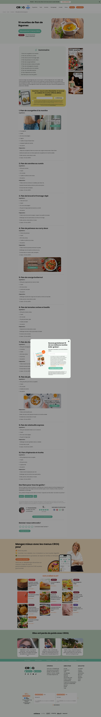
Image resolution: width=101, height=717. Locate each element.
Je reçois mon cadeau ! (55, 368)
